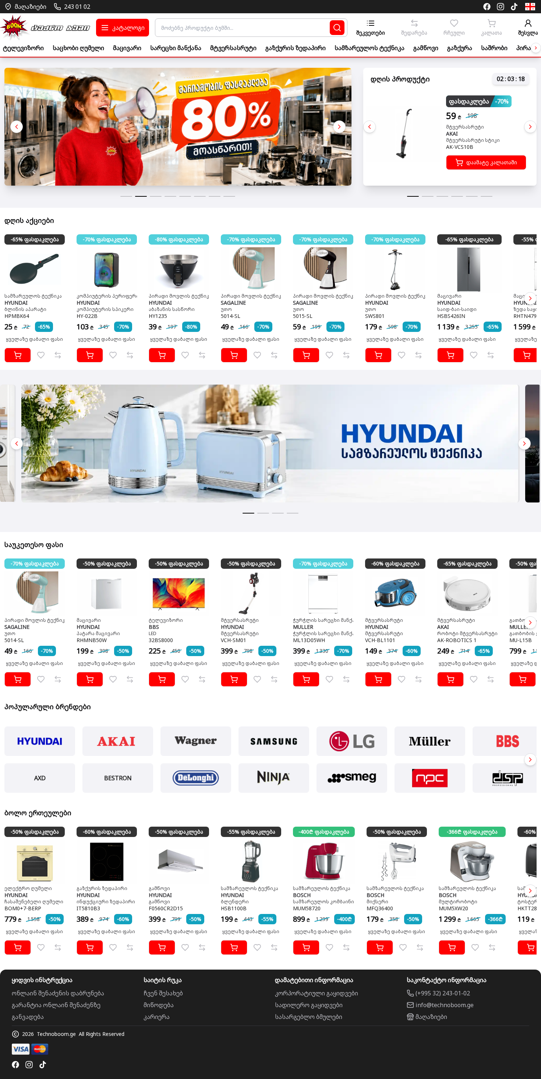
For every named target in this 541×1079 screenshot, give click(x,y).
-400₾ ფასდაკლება (323, 831)
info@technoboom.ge (445, 1005)
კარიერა (157, 1017)
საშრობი (494, 48)
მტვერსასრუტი (233, 48)
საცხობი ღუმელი (78, 48)
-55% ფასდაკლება (251, 831)
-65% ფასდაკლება (35, 239)
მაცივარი (127, 48)
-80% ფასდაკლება (179, 239)
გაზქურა (459, 48)
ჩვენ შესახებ (163, 993)
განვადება (28, 1017)
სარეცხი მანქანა (175, 48)
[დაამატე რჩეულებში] (41, 355)
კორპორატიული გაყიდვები (316, 993)
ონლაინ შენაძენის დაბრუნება (58, 993)
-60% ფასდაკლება (395, 563)
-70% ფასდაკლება (107, 239)
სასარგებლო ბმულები (308, 1017)
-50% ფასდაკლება (107, 563)
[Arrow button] (536, 48)
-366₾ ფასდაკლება (472, 831)
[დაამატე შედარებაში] (58, 355)
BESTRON (118, 778)
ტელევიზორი (23, 48)
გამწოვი (425, 48)
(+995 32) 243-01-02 (443, 993)
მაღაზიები (431, 1017)
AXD (40, 778)
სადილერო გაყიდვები (309, 1005)
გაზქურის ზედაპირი (295, 48)
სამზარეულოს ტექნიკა (369, 48)
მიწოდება (159, 1005)
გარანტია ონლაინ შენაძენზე (56, 1005)
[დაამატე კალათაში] (17, 355)
